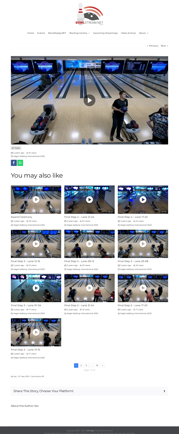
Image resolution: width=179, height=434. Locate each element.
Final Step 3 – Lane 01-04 (26, 305)
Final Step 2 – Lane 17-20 (132, 305)
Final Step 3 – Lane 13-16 (25, 261)
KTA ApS (90, 431)
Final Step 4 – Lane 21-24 (79, 217)
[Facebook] (14, 163)
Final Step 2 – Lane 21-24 (79, 305)
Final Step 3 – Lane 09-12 (79, 261)
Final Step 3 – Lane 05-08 (133, 261)
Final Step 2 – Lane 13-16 (25, 349)
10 (97, 365)
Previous (153, 46)
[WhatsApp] (20, 163)
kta (15, 376)
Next (163, 46)
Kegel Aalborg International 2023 (29, 156)
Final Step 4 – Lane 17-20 (133, 217)
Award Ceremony (21, 217)
